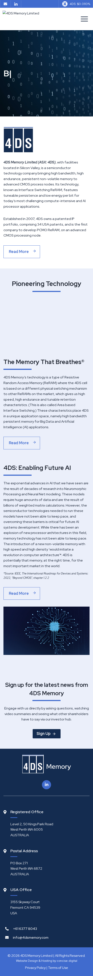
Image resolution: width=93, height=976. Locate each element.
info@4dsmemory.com (30, 937)
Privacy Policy (35, 967)
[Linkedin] (16, 3)
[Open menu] (84, 18)
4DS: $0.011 (80, 4)
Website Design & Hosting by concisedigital (46, 961)
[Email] (5, 3)
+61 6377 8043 (25, 928)
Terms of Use (58, 967)
